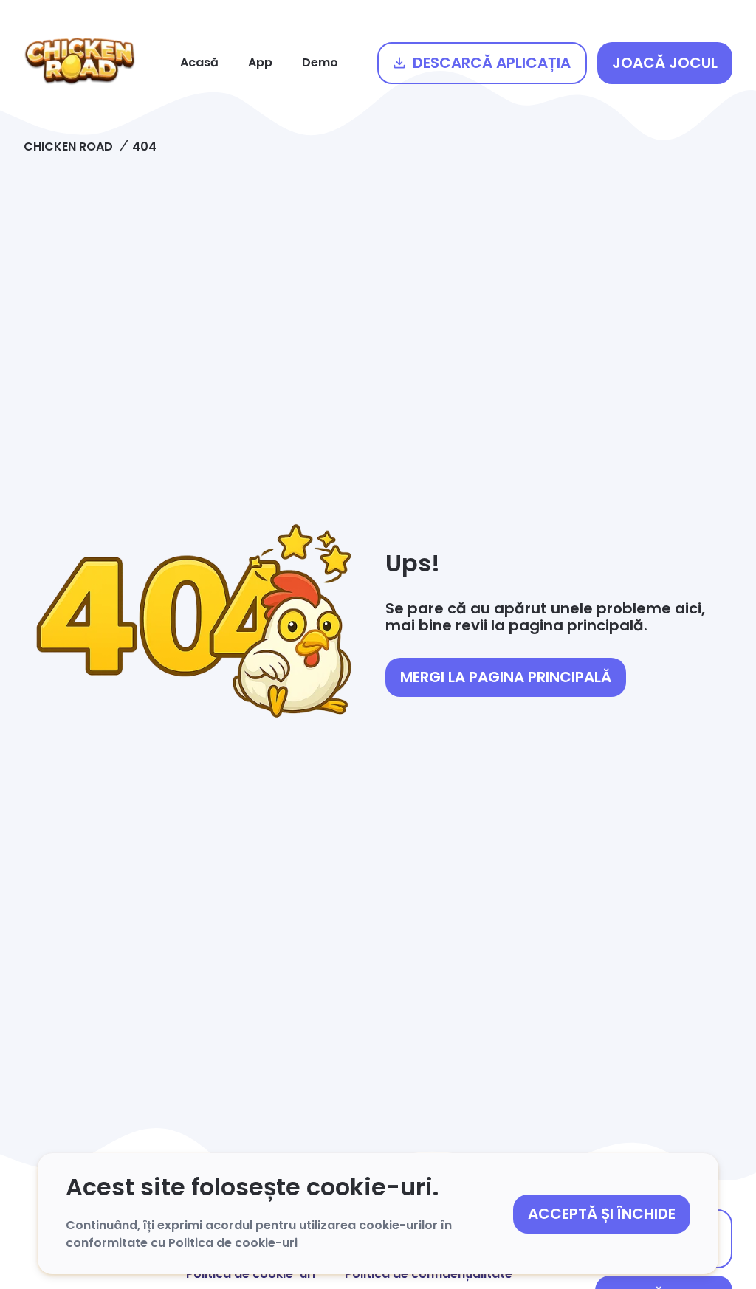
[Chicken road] (80, 63)
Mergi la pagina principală (505, 677)
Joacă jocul (665, 62)
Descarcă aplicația (492, 62)
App (260, 62)
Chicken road (68, 146)
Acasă (199, 62)
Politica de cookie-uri (233, 1242)
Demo (320, 62)
